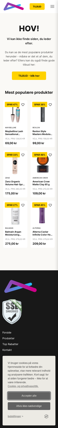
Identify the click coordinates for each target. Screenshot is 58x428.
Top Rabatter (10, 344)
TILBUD (37, 6)
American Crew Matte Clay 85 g (41, 183)
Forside (6, 332)
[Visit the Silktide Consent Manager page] (46, 416)
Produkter (8, 338)
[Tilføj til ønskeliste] (23, 105)
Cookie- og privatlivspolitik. (23, 386)
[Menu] (52, 6)
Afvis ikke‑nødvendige (29, 406)
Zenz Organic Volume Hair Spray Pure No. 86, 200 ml (15, 186)
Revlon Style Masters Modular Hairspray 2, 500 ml (42, 135)
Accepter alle (29, 395)
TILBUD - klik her (29, 75)
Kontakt (7, 349)
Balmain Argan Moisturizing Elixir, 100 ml (13, 234)
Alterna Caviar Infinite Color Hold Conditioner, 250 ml (43, 236)
